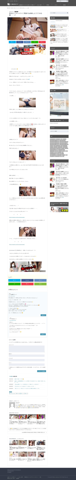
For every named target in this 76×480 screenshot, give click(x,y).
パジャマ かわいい (62, 149)
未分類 (11, 376)
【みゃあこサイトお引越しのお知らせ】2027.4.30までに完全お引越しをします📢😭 (61, 26)
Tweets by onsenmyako (54, 123)
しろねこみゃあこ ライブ (64, 141)
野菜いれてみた (57, 156)
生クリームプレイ (53, 153)
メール (11, 358)
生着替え (58, 153)
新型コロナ (59, 152)
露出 (63, 156)
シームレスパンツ (53, 148)
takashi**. (18, 402)
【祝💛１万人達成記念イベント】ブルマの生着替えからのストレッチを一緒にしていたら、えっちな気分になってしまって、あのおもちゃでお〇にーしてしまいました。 (27, 429)
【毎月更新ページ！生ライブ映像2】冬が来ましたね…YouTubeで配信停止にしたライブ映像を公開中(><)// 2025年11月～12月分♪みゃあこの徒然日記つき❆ (59, 41)
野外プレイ (52, 156)
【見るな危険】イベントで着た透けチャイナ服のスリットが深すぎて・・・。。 (28, 384)
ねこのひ (51, 145)
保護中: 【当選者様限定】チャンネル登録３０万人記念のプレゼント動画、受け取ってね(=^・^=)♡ (29, 382)
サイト (10, 362)
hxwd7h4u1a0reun (59, 20)
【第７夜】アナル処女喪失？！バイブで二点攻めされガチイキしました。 (61, 67)
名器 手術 (52, 152)
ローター (22, 393)
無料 (62, 152)
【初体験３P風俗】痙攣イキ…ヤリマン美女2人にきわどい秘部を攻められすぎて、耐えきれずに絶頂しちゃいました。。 (61, 74)
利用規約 (17, 478)
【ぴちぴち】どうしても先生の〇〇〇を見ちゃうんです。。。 (25, 386)
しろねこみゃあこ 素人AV (64, 144)
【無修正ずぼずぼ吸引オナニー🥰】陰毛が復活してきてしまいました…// (61, 30)
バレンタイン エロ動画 (54, 149)
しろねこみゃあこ (13, 393)
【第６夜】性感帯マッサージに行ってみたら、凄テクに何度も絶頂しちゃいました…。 (61, 61)
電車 (60, 156)
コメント (11, 344)
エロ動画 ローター (64, 145)
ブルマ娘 (18, 393)
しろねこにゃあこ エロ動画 (54, 140)
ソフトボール (59, 148)
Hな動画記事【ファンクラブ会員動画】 (23, 6)
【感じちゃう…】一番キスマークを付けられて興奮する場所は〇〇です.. (27, 388)
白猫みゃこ (61, 153)
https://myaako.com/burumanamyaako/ (17, 217)
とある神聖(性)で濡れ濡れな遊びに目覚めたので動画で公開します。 (34, 432)
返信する (43, 315)
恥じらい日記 (59, 100)
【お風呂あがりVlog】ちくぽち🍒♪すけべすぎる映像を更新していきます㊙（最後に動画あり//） (61, 35)
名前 (10, 353)
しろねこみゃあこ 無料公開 (54, 144)
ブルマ (27, 393)
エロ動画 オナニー (57, 145)
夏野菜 (56, 152)
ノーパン (66, 148)
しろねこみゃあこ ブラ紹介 (54, 141)
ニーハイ (62, 148)
